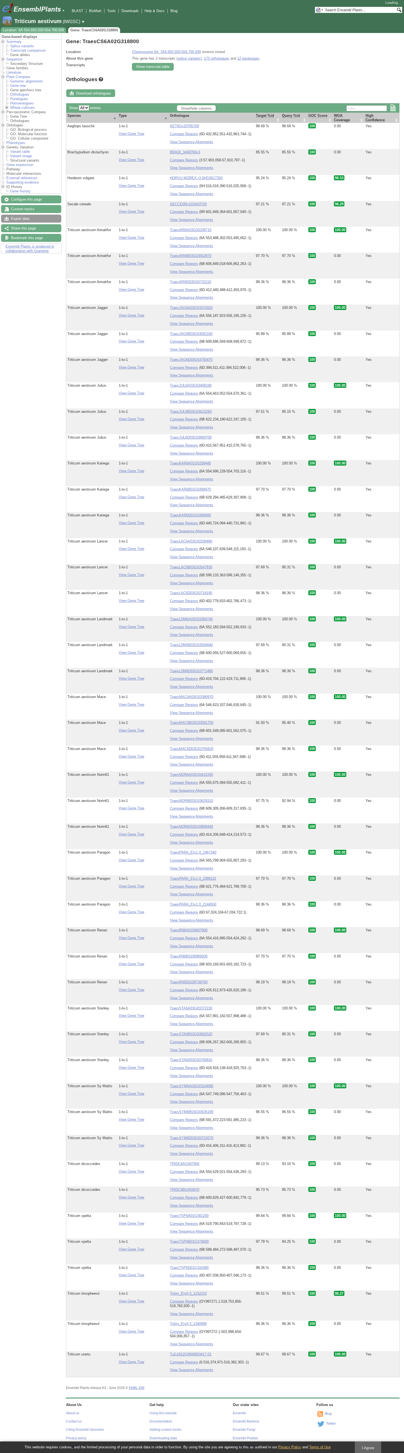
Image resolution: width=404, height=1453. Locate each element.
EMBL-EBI (136, 1388)
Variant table (20, 152)
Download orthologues (93, 93)
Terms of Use (320, 1447)
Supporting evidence (22, 182)
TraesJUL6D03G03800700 (191, 437)
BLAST (77, 11)
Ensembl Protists (245, 1438)
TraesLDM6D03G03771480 (191, 671)
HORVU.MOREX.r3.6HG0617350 (196, 178)
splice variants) (190, 58)
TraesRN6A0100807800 (188, 930)
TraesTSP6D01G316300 (189, 1268)
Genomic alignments (26, 81)
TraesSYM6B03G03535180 (191, 1112)
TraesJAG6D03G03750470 (191, 360)
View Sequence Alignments (191, 142)
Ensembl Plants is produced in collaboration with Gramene (29, 248)
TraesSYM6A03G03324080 (191, 1086)
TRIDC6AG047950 (184, 1164)
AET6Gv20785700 (184, 126)
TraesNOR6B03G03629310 (191, 801)
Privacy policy (76, 1438)
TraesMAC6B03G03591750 (191, 723)
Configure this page (26, 199)
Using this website (163, 1413)
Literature (13, 72)
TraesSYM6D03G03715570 (191, 1138)
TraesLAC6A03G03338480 (191, 541)
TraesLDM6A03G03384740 (191, 619)
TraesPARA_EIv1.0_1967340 (193, 852)
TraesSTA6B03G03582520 (191, 1034)
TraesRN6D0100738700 (188, 982)
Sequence (14, 59)
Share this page (23, 228)
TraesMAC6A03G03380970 (191, 697)
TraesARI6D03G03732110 (190, 282)
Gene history (20, 191)
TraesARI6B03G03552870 (190, 256)
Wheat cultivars (22, 108)
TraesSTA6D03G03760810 (191, 1060)
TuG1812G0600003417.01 (190, 1354)
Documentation (161, 1421)
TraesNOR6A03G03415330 (191, 775)
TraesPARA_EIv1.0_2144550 (193, 904)
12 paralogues (248, 58)
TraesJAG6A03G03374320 (191, 308)
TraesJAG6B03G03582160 (191, 334)
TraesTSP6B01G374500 (189, 1241)
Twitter (331, 1423)
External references (21, 178)
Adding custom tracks (165, 1429)
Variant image (21, 156)
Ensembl (239, 1413)
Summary (14, 42)
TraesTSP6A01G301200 (189, 1216)
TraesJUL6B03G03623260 (191, 411)
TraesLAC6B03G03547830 (191, 567)
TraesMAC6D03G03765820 (191, 749)
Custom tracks (22, 209)
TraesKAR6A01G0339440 (190, 463)
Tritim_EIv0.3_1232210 (188, 1293)
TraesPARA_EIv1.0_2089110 (193, 878)
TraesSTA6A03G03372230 (191, 1008)
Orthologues (19, 94)
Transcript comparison (28, 50)
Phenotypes (15, 143)
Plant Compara (18, 77)
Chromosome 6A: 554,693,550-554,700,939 (166, 52)
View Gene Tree (131, 134)
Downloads (130, 11)
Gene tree (18, 86)
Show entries (85, 108)
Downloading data (163, 1438)
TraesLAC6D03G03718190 (191, 593)
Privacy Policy (289, 1447)
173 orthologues (216, 58)
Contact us (74, 1421)
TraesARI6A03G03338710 (190, 230)
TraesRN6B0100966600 (188, 956)
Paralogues (19, 99)
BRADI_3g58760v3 (185, 152)
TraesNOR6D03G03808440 (191, 826)
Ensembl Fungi (244, 1429)
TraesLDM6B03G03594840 (191, 645)
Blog (174, 11)
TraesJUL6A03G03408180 (191, 385)
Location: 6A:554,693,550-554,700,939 (33, 30)
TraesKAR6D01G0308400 (190, 515)
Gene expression (19, 165)
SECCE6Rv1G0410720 (188, 204)
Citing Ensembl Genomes (85, 1429)
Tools (111, 11)
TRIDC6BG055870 (184, 1190)
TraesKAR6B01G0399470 (190, 489)
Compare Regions (184, 134)
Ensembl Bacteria (246, 1421)
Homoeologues (22, 103)
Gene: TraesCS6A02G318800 (94, 30)
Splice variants (22, 46)
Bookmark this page (27, 238)
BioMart (95, 11)
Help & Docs (155, 11)
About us (72, 1413)
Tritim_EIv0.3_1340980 (188, 1324)
